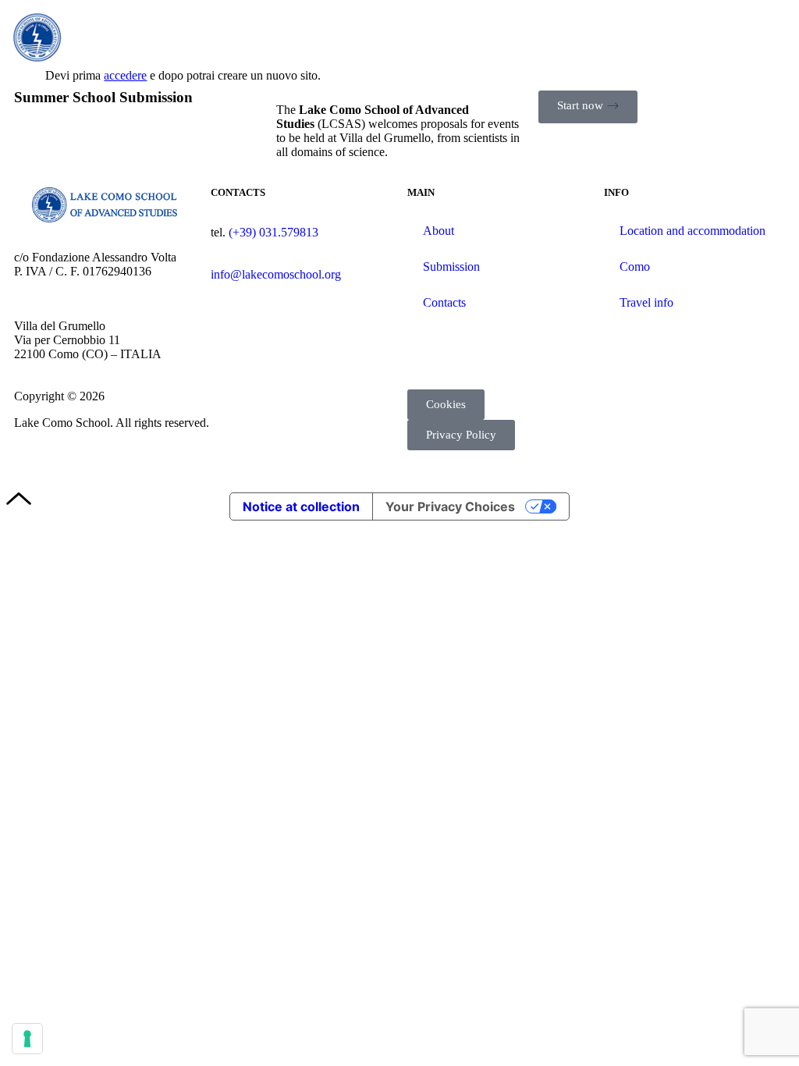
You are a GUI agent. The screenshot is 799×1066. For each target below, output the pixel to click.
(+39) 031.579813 (273, 232)
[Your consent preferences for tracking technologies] (27, 1039)
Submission (451, 266)
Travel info (646, 302)
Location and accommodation (692, 230)
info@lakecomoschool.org (276, 274)
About (438, 230)
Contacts (444, 302)
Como (635, 266)
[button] (773, 38)
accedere (125, 75)
